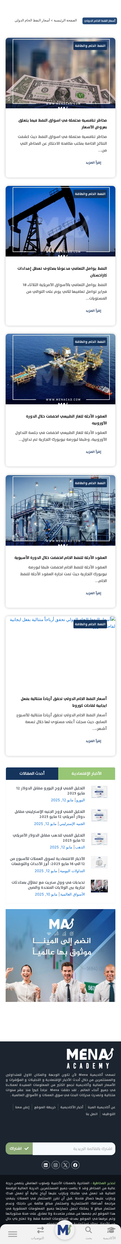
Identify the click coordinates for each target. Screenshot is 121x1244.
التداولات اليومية (72, 870)
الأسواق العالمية (72, 894)
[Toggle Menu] (12, 1234)
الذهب (80, 847)
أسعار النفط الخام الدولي (99, 21)
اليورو (80, 800)
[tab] (86, 773)
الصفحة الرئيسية (65, 20)
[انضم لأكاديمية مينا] (60, 955)
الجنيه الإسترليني (72, 823)
